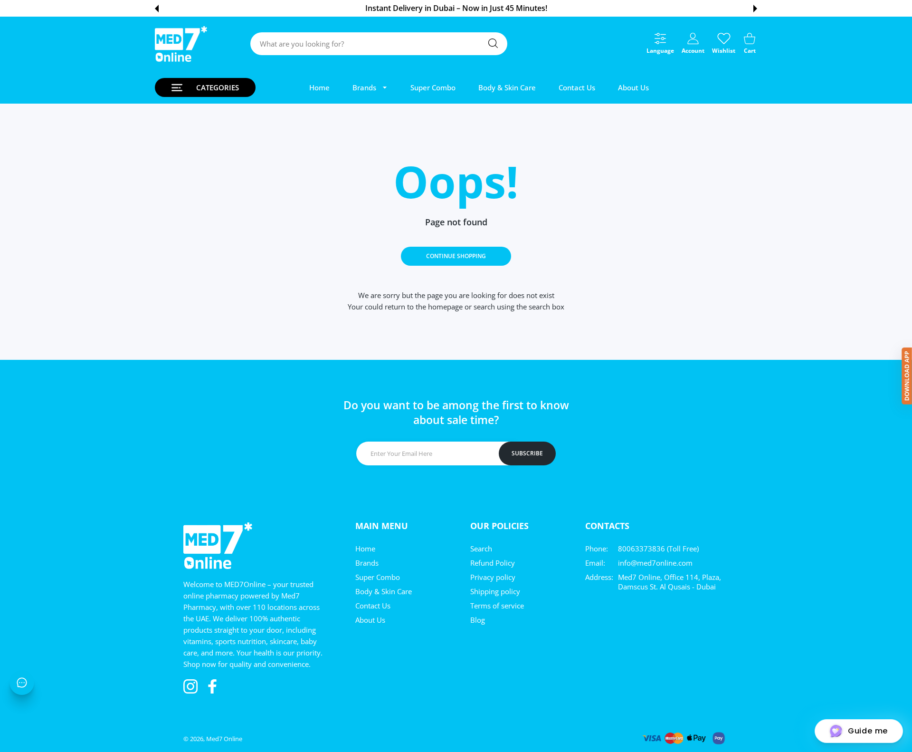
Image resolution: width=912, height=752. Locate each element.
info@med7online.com (655, 563)
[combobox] (379, 44)
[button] (157, 8)
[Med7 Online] (181, 44)
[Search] (493, 43)
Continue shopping (456, 256)
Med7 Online (224, 738)
